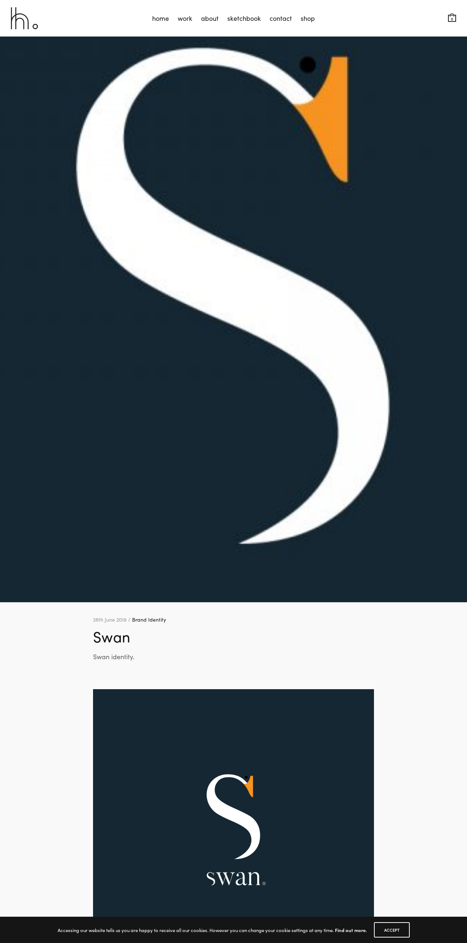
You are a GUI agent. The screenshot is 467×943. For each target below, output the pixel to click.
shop (308, 18)
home (160, 18)
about (210, 18)
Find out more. (351, 930)
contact (281, 18)
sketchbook (244, 18)
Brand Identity (149, 619)
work (185, 18)
